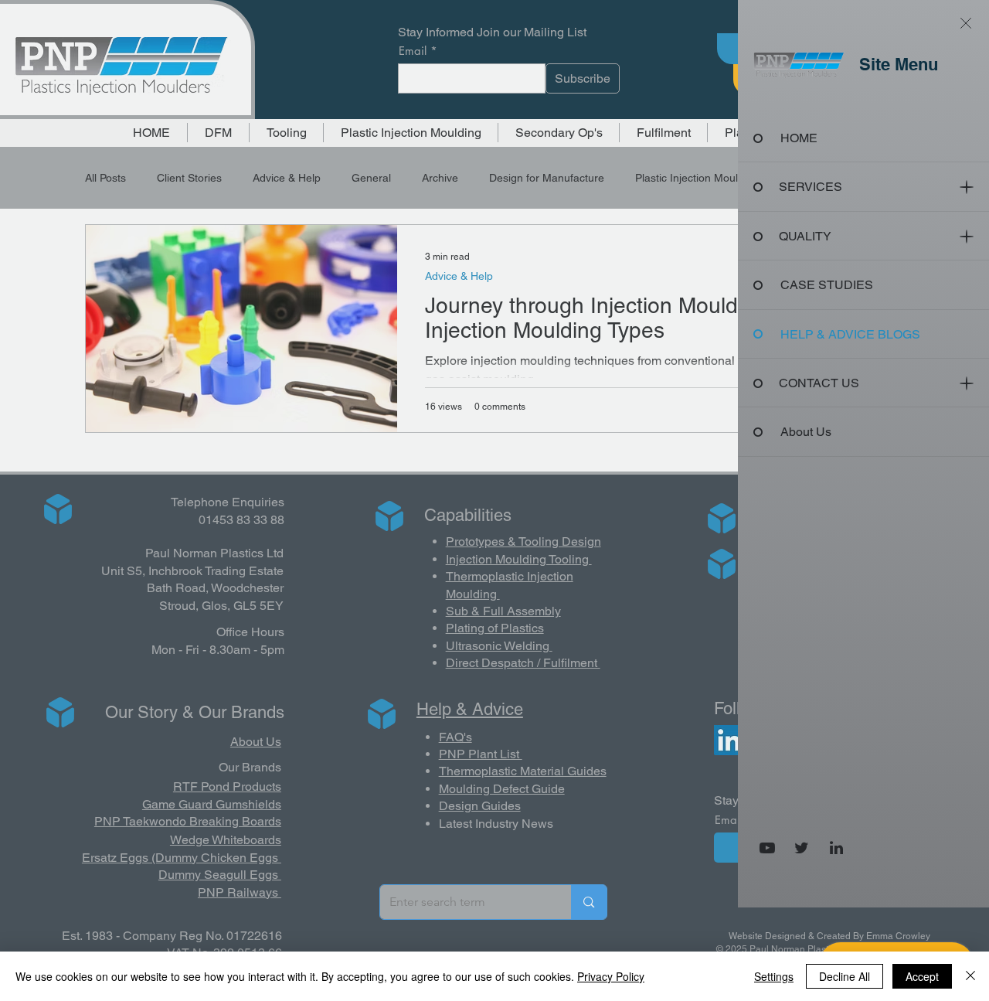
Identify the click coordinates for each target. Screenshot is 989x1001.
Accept (922, 976)
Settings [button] (774, 976)
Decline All (844, 976)
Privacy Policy (610, 976)
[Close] (970, 976)
